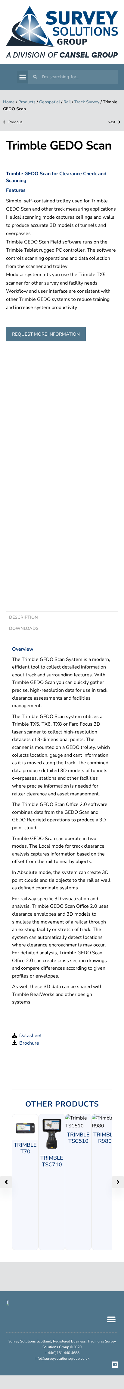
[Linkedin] (115, 1365)
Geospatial (49, 102)
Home (9, 102)
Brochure (28, 1043)
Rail (67, 102)
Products (27, 102)
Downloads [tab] (24, 628)
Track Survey (86, 102)
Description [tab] (23, 617)
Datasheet (29, 1035)
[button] (23, 77)
